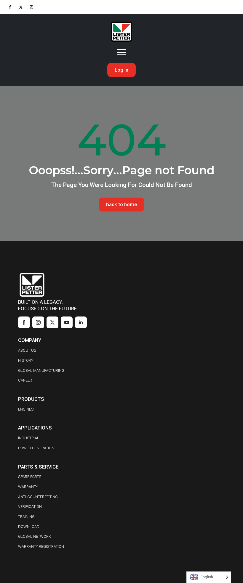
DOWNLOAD (28, 526)
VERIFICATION (30, 506)
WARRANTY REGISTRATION (41, 546)
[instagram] (31, 7)
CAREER (25, 380)
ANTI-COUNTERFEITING (38, 497)
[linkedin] (81, 322)
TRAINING (26, 516)
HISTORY (25, 360)
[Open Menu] (121, 52)
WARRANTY (28, 487)
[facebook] (10, 7)
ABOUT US (27, 350)
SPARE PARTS (29, 476)
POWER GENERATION (36, 448)
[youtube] (67, 322)
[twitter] (21, 7)
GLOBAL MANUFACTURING (41, 370)
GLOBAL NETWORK (34, 536)
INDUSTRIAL (28, 438)
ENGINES (25, 409)
